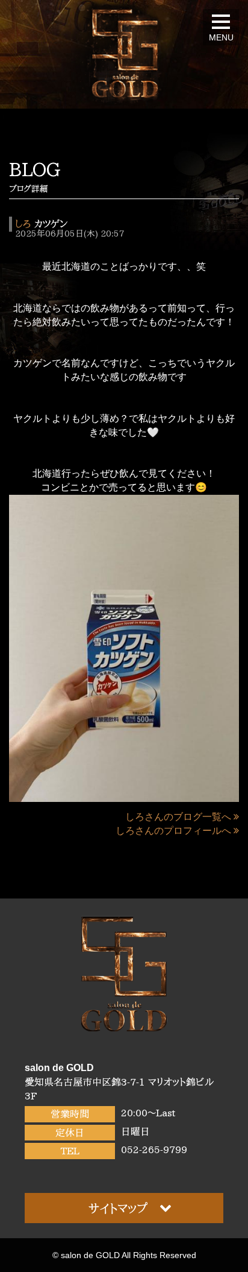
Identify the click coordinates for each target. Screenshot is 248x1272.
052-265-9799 (154, 1149)
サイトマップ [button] (117, 1208)
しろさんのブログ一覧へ (178, 817)
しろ (23, 224)
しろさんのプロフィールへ (173, 830)
